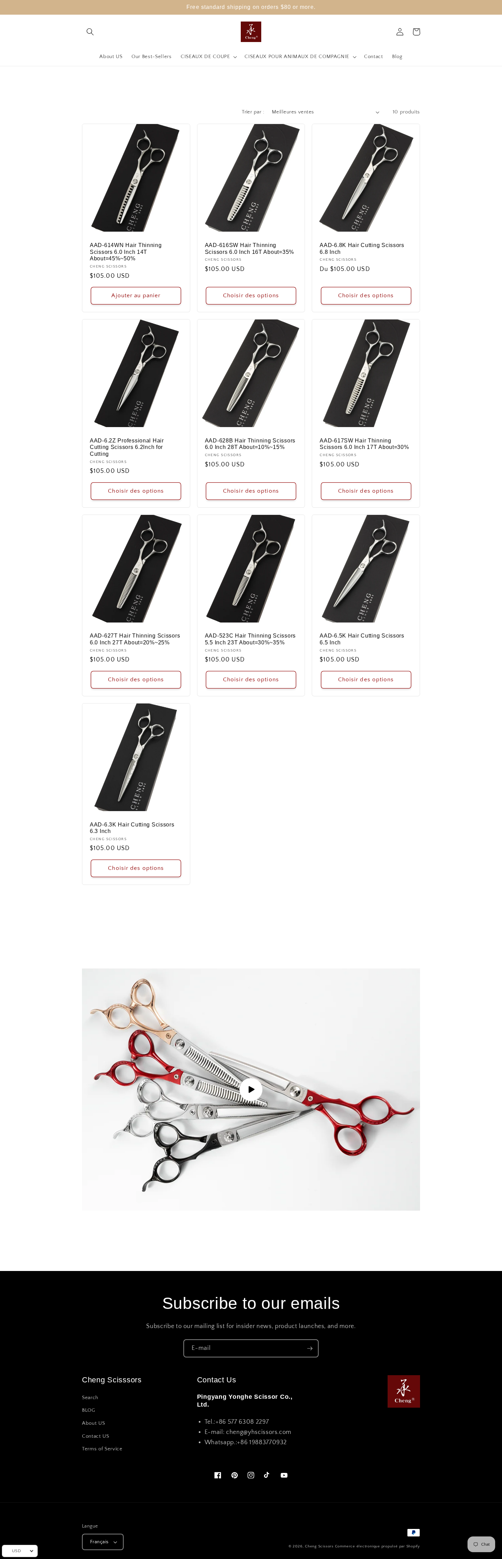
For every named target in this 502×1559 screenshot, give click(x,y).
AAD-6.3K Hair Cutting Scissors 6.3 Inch (132, 828)
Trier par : (253, 112)
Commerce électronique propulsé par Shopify (377, 1546)
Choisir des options (251, 295)
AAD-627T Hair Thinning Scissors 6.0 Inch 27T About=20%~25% (135, 639)
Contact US (95, 1436)
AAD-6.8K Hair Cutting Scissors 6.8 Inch (362, 248)
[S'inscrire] (310, 1348)
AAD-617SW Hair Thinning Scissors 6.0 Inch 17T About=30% (364, 444)
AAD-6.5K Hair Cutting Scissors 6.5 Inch (362, 639)
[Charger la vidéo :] (251, 1089)
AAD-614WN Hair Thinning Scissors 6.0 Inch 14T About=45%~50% (126, 252)
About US (93, 1423)
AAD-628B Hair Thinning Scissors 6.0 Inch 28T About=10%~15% (250, 444)
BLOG (88, 1410)
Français (99, 1542)
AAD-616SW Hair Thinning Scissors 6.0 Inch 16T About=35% (249, 248)
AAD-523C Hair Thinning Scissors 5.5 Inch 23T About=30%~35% (250, 639)
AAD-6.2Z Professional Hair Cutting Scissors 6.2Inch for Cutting (127, 447)
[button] (90, 32)
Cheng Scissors (319, 1546)
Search (90, 1397)
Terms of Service (102, 1449)
